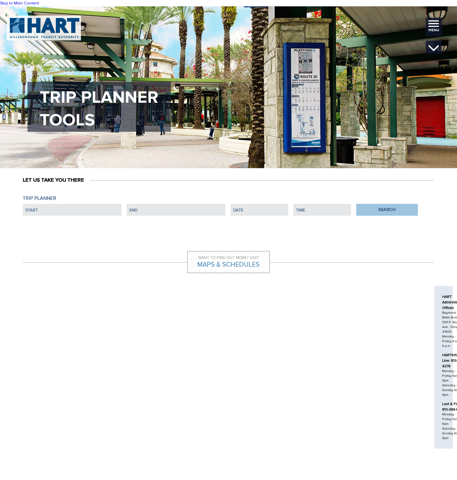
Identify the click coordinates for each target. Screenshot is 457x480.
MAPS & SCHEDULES (228, 265)
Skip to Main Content (19, 3)
